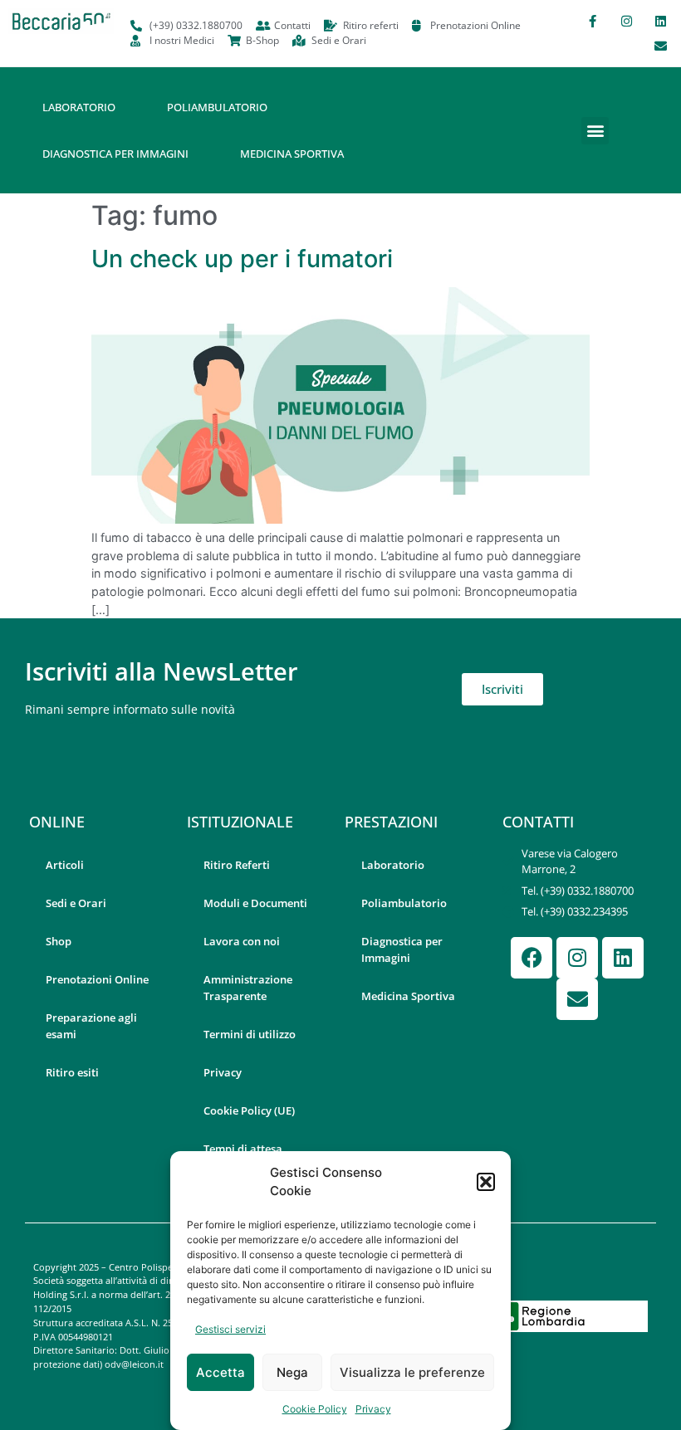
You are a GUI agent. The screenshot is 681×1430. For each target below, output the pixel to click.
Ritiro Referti (236, 864)
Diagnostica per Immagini (115, 153)
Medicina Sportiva (292, 153)
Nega (292, 1372)
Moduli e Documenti (255, 903)
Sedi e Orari (76, 903)
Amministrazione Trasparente (247, 987)
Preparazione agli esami (91, 1026)
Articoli (65, 864)
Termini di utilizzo (249, 1034)
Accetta (220, 1372)
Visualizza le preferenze (412, 1372)
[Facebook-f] (592, 20)
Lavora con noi (241, 941)
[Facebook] (531, 958)
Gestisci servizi (230, 1329)
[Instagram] (626, 20)
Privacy (373, 1409)
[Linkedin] (660, 20)
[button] (486, 1182)
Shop (58, 941)
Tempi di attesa (242, 1148)
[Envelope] (660, 45)
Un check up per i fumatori (242, 258)
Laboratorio (78, 107)
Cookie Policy (314, 1409)
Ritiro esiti (72, 1072)
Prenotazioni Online (97, 979)
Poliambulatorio (217, 107)
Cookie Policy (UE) (249, 1110)
